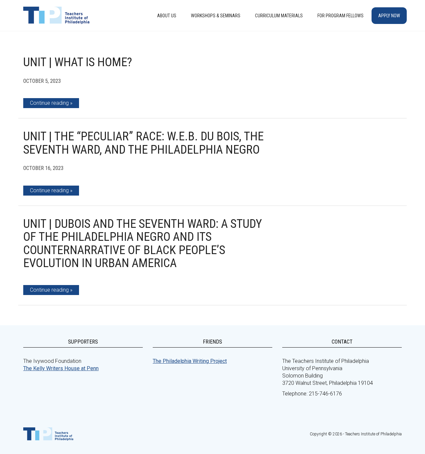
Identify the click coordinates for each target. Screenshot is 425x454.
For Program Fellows (340, 15)
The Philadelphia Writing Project (190, 361)
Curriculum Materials (279, 15)
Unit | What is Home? (77, 62)
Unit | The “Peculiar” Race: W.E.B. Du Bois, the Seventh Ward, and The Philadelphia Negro (143, 143)
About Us (166, 15)
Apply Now (389, 15)
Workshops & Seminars (215, 15)
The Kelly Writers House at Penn (61, 368)
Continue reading (49, 103)
